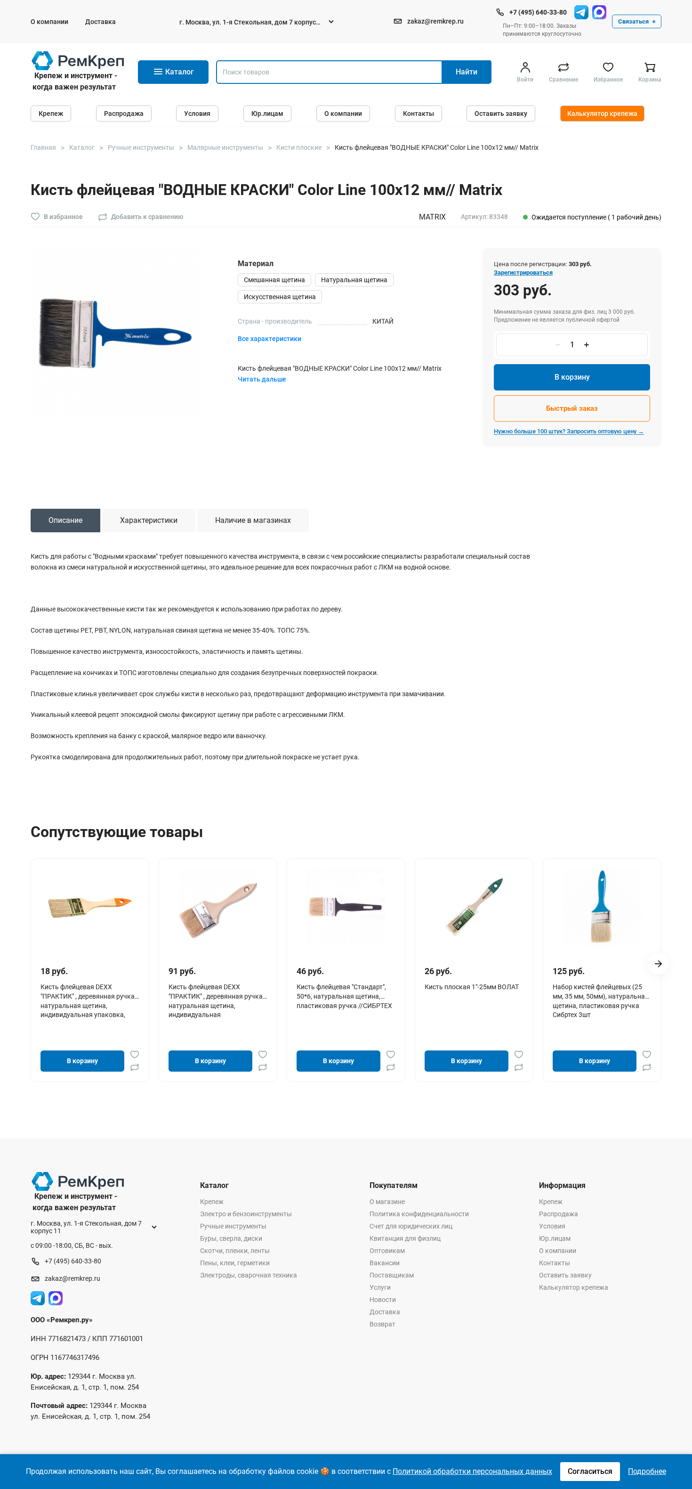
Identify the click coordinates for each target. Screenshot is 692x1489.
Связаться (633, 21)
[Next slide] (658, 964)
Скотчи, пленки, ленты (235, 1250)
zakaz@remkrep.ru (435, 21)
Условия (197, 113)
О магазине (387, 1201)
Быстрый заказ (572, 408)
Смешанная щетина (274, 280)
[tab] (65, 520)
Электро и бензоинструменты (246, 1214)
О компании (49, 21)
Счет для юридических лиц (411, 1226)
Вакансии (385, 1263)
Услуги (380, 1287)
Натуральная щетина (354, 280)
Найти (466, 71)
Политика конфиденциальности (419, 1214)
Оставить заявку (501, 113)
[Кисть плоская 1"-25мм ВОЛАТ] (474, 907)
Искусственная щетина (280, 297)
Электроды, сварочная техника (248, 1275)
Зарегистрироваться (523, 272)
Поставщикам (392, 1275)
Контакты (418, 113)
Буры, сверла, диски (231, 1238)
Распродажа (124, 113)
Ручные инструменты (233, 1226)
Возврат (382, 1324)
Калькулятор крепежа (602, 113)
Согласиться (590, 1471)
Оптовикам (387, 1250)
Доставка (100, 21)
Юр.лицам (267, 113)
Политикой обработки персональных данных (472, 1471)
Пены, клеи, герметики (235, 1263)
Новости (383, 1299)
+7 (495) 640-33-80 (538, 12)
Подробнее (647, 1471)
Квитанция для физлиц (405, 1238)
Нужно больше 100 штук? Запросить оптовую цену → (569, 431)
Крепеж (51, 113)
